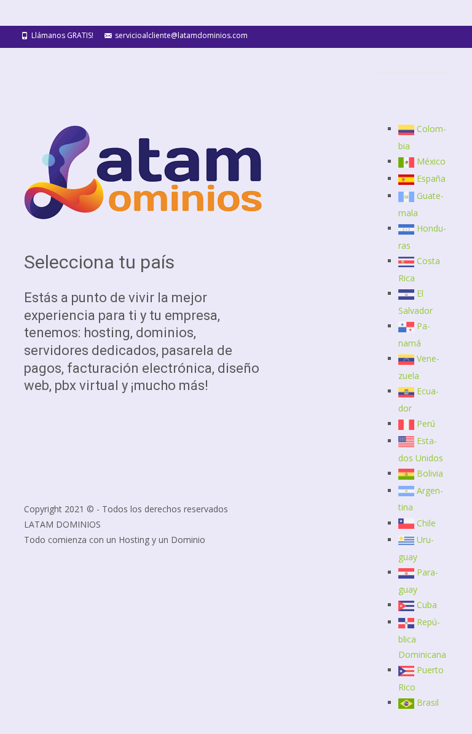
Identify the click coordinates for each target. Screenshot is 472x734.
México (431, 161)
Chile (426, 523)
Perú (426, 423)
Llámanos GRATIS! (62, 35)
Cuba (427, 605)
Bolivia (430, 473)
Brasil (428, 702)
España (431, 178)
